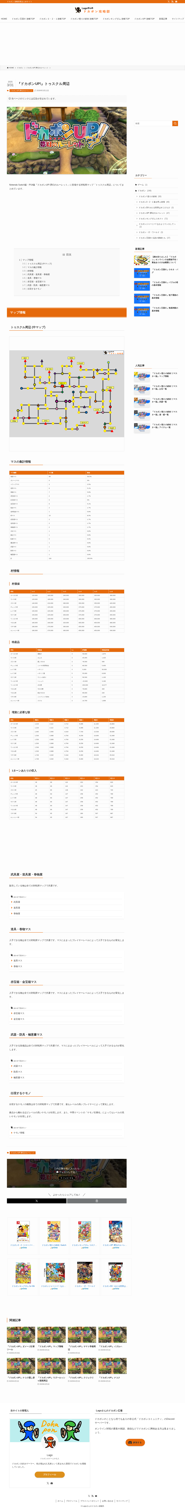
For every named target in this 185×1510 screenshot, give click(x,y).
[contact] (176, 1)
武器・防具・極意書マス (38, 285)
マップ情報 (28, 260)
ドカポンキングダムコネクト (153, 219)
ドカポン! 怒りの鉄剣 (150, 196)
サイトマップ (122, 1501)
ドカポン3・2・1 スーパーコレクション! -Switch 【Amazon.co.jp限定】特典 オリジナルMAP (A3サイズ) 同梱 (23, 1245)
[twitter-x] (169, 1)
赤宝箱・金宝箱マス (36, 282)
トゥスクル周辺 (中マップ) (39, 264)
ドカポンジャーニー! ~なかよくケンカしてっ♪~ (54, 1286)
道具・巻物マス (34, 278)
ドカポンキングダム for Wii (23, 1286)
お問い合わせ (107, 1501)
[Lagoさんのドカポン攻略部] (92, 10)
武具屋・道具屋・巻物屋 (38, 274)
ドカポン (144, 190)
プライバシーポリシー (89, 1501)
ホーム (60, 1501)
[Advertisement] (92, 44)
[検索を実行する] (175, 123)
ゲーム (142, 185)
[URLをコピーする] (97, 1200)
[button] (36, 1200)
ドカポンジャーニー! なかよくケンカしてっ (157, 225)
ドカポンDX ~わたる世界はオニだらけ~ (116, 1286)
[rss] (172, 1)
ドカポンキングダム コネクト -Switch (85, 1245)
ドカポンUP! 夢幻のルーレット (21, 90)
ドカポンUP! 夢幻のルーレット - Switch (116, 1245)
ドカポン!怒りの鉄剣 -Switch (54, 1245)
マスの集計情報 (34, 267)
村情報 (30, 271)
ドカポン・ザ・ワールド (85, 1286)
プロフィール (49, 1474)
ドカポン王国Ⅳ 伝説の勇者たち (154, 238)
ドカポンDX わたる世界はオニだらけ (156, 207)
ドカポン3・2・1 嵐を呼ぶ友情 (154, 202)
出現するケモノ (34, 289)
